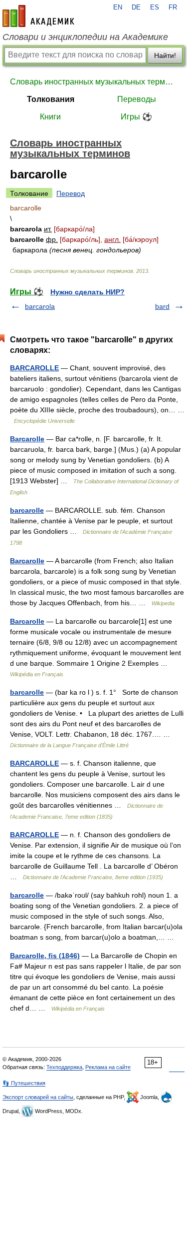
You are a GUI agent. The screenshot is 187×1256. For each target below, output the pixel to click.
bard (162, 306)
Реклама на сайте (108, 1067)
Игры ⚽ (136, 116)
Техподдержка (64, 1067)
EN (117, 7)
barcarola (40, 306)
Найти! (165, 55)
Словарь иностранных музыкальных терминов (93, 81)
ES (154, 7)
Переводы (136, 99)
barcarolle (27, 510)
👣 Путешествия (23, 1083)
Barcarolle (27, 439)
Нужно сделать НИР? (87, 292)
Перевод (70, 193)
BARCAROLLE (34, 368)
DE (136, 7)
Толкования (50, 99)
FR (173, 7)
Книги (50, 116)
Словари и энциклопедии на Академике (85, 37)
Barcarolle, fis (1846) (45, 956)
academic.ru (38, 16)
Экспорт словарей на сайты (37, 1097)
